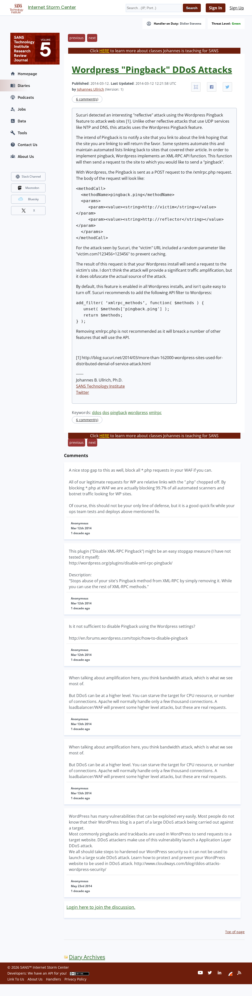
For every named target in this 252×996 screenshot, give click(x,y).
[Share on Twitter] (227, 87)
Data (22, 121)
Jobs (22, 109)
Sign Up (237, 8)
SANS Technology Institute (100, 386)
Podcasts (26, 97)
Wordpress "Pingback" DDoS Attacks (152, 70)
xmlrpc (155, 412)
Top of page (235, 932)
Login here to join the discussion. (100, 907)
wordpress (138, 412)
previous (76, 37)
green (236, 24)
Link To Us (15, 979)
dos (105, 412)
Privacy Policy (75, 979)
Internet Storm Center (52, 7)
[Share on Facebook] (211, 87)
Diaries (24, 85)
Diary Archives (87, 957)
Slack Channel (31, 176)
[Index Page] (16, 7)
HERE (104, 50)
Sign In (215, 8)
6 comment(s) (87, 99)
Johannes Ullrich (90, 89)
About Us (26, 156)
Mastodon (32, 188)
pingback (118, 412)
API (50, 973)
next (92, 37)
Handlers (53, 979)
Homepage (27, 73)
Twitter (82, 392)
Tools (22, 132)
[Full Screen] (196, 87)
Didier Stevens (190, 24)
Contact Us (27, 144)
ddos (96, 412)
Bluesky (33, 199)
